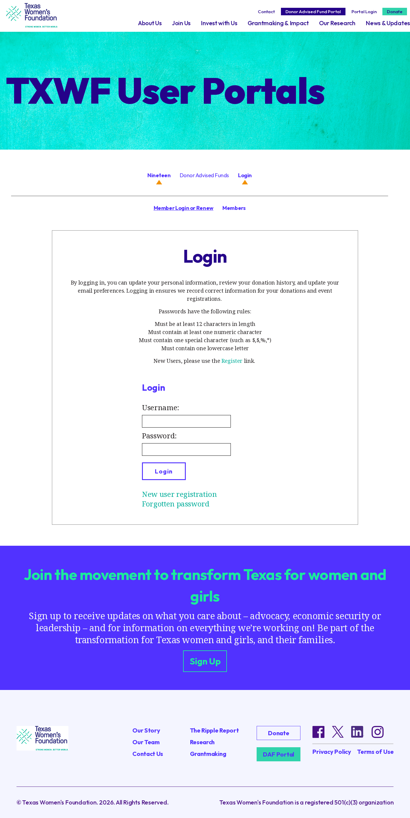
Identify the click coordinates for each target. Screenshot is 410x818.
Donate (394, 11)
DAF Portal (278, 754)
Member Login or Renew (183, 207)
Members (234, 207)
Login (245, 175)
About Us (150, 23)
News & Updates (388, 23)
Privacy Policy (331, 751)
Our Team (146, 742)
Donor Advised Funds (204, 175)
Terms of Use (375, 751)
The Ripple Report (214, 730)
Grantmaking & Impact (278, 23)
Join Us (181, 23)
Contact (266, 11)
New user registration (179, 494)
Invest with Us (219, 23)
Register (232, 360)
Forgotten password (176, 504)
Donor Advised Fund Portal (313, 11)
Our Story (146, 730)
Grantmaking (208, 753)
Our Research (337, 23)
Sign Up (205, 661)
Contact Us (147, 753)
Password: (159, 435)
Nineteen (158, 175)
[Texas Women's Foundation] (32, 19)
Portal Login (363, 11)
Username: (160, 407)
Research (202, 742)
